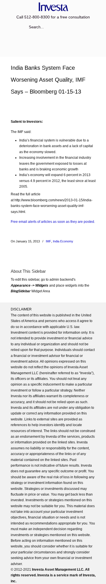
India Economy (63, 241)
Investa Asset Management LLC (53, 7)
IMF (48, 241)
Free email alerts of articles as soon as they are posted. (53, 222)
